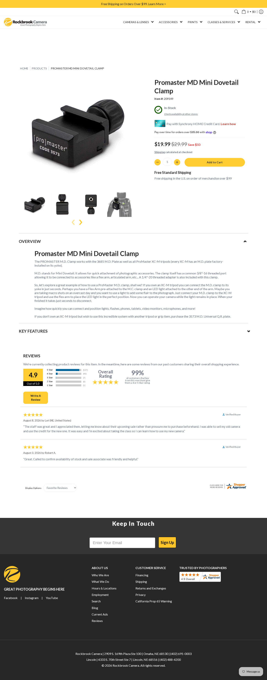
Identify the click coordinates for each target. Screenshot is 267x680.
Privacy (140, 594)
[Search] (236, 12)
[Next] (80, 222)
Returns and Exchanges (150, 588)
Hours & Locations (104, 588)
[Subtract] (157, 162)
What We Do (100, 581)
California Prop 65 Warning (153, 601)
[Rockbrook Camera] (25, 22)
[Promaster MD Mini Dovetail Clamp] (34, 204)
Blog (95, 608)
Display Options (33, 488)
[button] (248, 12)
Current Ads (100, 614)
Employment (100, 594)
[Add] (177, 162)
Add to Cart (215, 162)
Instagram (32, 598)
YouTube (52, 598)
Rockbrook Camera (126, 665)
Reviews (97, 621)
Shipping (159, 152)
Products (39, 68)
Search (96, 601)
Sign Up (167, 542)
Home (24, 68)
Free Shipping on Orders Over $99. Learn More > (133, 4)
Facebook (11, 598)
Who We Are (100, 575)
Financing (141, 575)
